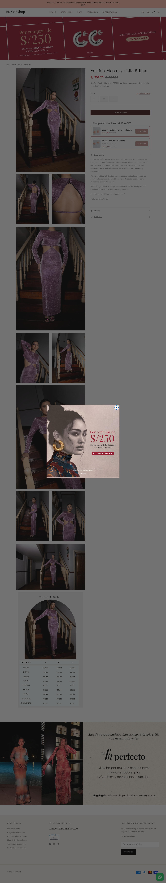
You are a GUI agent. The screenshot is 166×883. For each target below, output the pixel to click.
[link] (83, 441)
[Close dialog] (116, 407)
